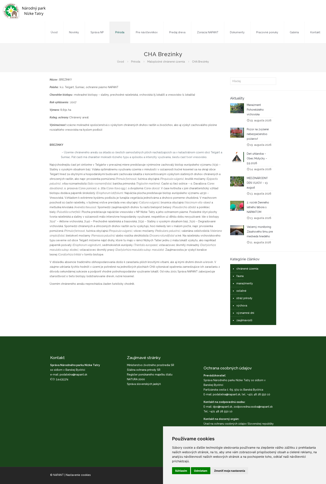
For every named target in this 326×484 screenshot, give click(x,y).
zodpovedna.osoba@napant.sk (253, 406)
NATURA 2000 (136, 379)
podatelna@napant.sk (73, 374)
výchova (241, 305)
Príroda (135, 61)
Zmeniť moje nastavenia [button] (229, 470)
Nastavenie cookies (78, 474)
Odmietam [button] (200, 470)
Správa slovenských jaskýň (144, 383)
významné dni (245, 312)
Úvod (120, 61)
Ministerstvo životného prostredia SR (150, 365)
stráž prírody (244, 298)
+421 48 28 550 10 (258, 394)
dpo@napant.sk (222, 406)
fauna (240, 276)
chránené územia (247, 268)
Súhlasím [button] (181, 470)
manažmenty (244, 283)
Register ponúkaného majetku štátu (149, 374)
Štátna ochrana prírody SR (143, 369)
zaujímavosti (244, 320)
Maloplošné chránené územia (166, 61)
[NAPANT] (24, 11)
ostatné (241, 290)
